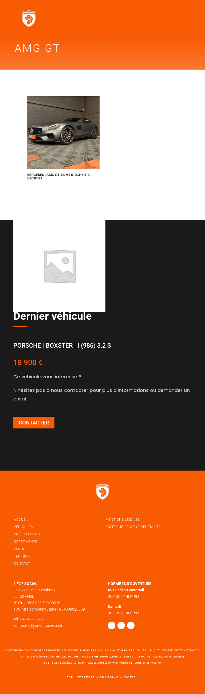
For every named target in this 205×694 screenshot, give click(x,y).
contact (22, 563)
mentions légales (123, 519)
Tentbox (22, 556)
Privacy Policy (118, 663)
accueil (21, 519)
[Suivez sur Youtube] (131, 625)
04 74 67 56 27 (32, 619)
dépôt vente (25, 542)
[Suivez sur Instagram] (121, 625)
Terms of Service (145, 663)
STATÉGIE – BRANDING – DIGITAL (107, 677)
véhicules (23, 527)
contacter (34, 422)
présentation (27, 534)
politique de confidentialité (133, 527)
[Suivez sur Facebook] (111, 625)
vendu (20, 549)
